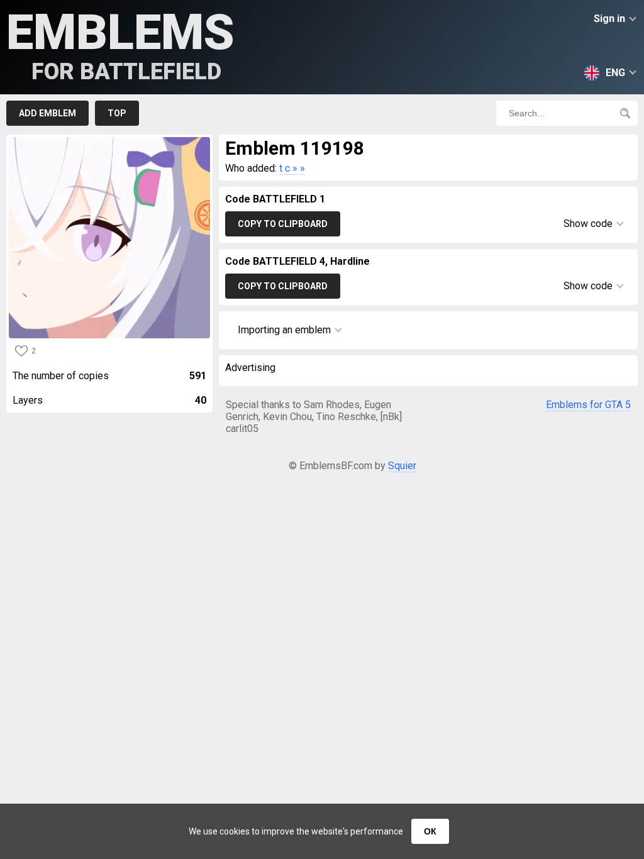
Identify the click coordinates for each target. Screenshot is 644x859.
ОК (430, 831)
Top (117, 113)
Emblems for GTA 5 (588, 405)
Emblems (120, 44)
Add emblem (47, 113)
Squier (402, 466)
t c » (288, 168)
